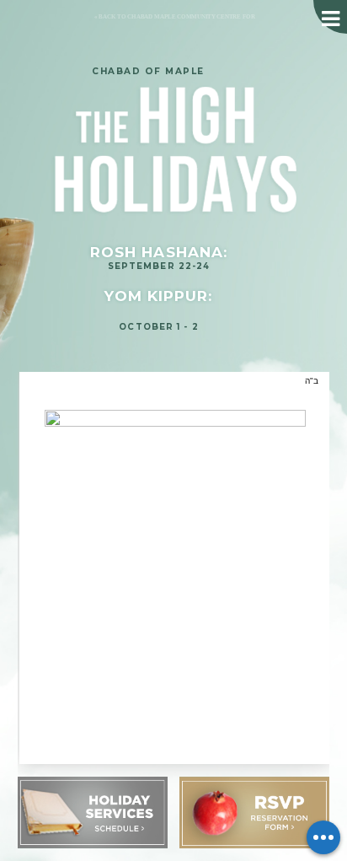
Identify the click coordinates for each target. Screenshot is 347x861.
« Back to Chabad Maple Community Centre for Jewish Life (169, 23)
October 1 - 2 (158, 326)
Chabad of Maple (148, 71)
